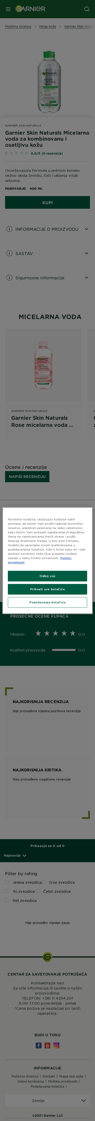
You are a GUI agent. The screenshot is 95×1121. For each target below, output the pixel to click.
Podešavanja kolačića (47, 602)
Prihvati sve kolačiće (47, 589)
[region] (47, 560)
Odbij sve (47, 576)
